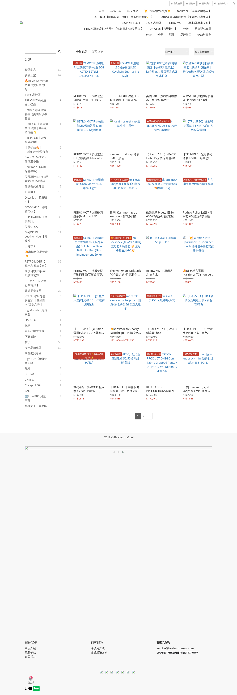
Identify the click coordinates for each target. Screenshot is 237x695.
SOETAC (30, 374)
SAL (27, 391)
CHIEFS (29, 380)
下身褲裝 (30, 336)
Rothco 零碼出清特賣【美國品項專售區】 (185, 17)
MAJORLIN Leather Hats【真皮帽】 (36, 236)
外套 (149, 34)
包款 (186, 29)
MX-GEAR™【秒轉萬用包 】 (36, 209)
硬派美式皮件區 (34, 186)
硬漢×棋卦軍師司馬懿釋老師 (35, 273)
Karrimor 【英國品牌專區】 (193, 11)
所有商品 (132, 11)
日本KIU (30, 192)
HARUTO (30, 320)
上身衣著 (30, 246)
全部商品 (81, 52)
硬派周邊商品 (33, 291)
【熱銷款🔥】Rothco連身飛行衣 (36, 150)
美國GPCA (31, 227)
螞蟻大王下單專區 (36, 406)
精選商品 (30, 70)
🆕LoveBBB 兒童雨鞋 (35, 398)
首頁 (101, 11)
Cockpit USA (33, 385)
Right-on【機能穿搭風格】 (36, 361)
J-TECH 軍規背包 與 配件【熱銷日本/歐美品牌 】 (114, 29)
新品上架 (115, 11)
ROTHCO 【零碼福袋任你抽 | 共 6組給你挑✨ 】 (124, 17)
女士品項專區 (33, 348)
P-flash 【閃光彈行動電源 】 (35, 283)
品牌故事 (186, 34)
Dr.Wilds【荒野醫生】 (163, 29)
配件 (172, 34)
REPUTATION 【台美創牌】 (36, 219)
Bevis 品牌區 (154, 23)
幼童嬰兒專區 (203, 29)
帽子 (160, 34)
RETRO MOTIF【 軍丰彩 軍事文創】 (189, 23)
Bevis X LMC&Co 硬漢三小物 (35, 159)
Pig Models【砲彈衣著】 (36, 312)
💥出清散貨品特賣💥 (157, 11)
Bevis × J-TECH (131, 23)
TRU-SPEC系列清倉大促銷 (35, 102)
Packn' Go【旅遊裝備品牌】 (35, 140)
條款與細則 (204, 34)
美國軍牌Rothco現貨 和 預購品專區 (36, 179)
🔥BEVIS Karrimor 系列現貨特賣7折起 (36, 85)
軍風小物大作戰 (34, 331)
